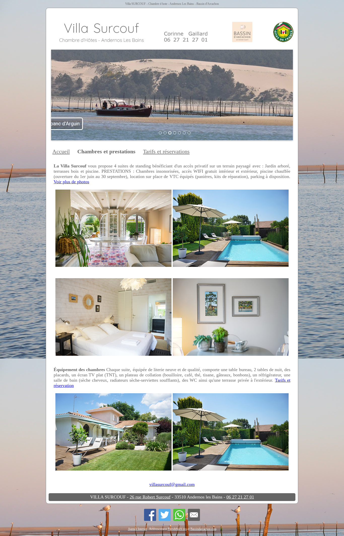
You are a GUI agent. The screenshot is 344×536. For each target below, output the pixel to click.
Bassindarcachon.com (203, 529)
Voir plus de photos (71, 181)
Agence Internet (137, 529)
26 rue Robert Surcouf (150, 496)
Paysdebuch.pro (177, 529)
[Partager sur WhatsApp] (180, 515)
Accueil (61, 151)
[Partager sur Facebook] (151, 515)
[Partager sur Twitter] (166, 515)
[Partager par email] (194, 515)
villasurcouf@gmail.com (172, 484)
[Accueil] (173, 29)
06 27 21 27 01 (240, 496)
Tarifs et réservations (166, 151)
